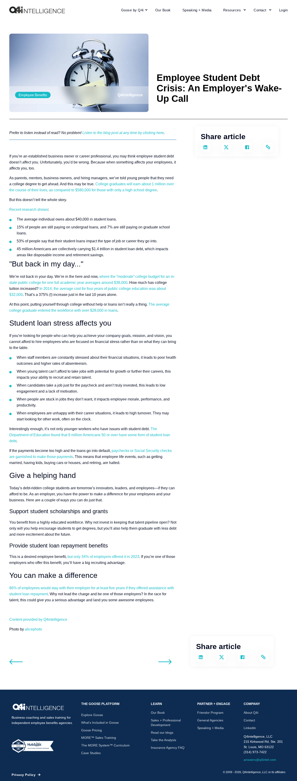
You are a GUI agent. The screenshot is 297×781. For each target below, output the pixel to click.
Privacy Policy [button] (24, 775)
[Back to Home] (37, 9)
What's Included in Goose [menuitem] (100, 722)
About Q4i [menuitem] (251, 712)
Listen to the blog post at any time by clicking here (123, 133)
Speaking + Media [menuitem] (210, 728)
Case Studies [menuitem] (91, 753)
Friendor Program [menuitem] (210, 712)
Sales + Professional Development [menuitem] (166, 722)
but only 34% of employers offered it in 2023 (103, 557)
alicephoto (33, 629)
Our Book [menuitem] (158, 712)
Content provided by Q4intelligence (38, 619)
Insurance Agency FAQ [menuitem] (167, 747)
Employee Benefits (33, 95)
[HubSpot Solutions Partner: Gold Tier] (32, 746)
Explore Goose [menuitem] (92, 715)
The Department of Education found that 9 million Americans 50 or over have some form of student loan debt (89, 435)
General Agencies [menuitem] (210, 720)
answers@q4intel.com (260, 760)
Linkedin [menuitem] (250, 728)
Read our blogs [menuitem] (162, 732)
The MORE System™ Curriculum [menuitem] (105, 745)
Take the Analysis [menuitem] (163, 740)
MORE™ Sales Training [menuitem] (98, 737)
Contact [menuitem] (249, 720)
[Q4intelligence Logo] (38, 707)
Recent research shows (28, 209)
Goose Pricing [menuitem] (91, 730)
